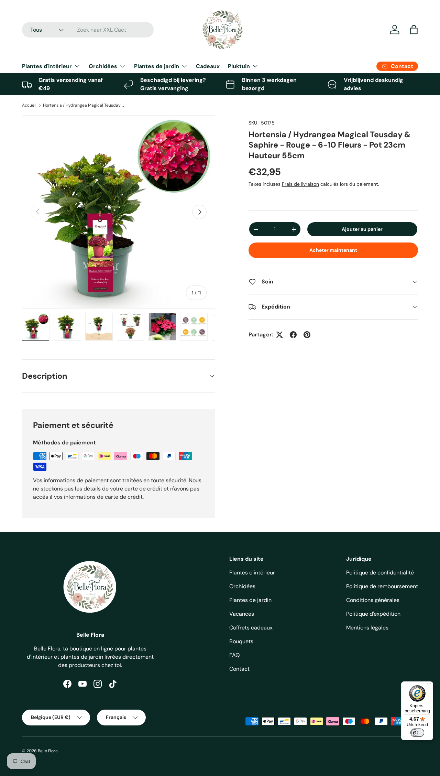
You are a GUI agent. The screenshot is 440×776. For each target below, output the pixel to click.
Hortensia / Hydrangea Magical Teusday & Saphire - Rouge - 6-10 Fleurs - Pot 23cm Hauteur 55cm (84, 105)
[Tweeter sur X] (279, 335)
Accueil (29, 105)
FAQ (234, 655)
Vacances (241, 613)
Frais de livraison (300, 184)
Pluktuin (239, 66)
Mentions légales (367, 627)
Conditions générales (372, 600)
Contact (239, 668)
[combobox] (88, 29)
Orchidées (103, 66)
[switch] (417, 733)
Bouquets (241, 641)
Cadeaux (208, 66)
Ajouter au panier (362, 229)
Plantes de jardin (156, 66)
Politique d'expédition (373, 613)
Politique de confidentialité (380, 572)
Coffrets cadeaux (251, 627)
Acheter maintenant (333, 250)
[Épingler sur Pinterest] (307, 335)
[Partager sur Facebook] (293, 335)
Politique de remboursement (382, 586)
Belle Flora (48, 751)
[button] (413, 29)
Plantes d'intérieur (47, 66)
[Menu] (429, 685)
